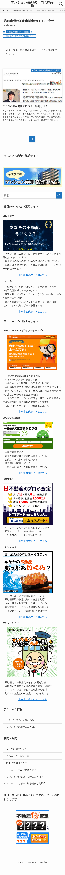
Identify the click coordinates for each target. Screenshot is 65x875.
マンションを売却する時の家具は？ (25, 776)
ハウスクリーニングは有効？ (21, 769)
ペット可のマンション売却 (20, 720)
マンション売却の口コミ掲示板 (32, 4)
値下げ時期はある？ (16, 762)
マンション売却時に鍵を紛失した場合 (26, 783)
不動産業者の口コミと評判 (18, 32)
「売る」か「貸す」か (18, 755)
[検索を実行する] (59, 195)
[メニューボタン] (4, 4)
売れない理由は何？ (16, 749)
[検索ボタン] (61, 4)
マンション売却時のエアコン (21, 726)
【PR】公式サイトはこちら (32, 274)
